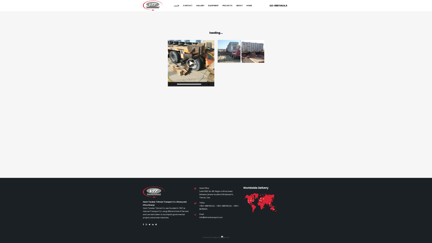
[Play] (170, 84)
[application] (191, 63)
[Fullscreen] (212, 84)
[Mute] (209, 84)
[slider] (189, 84)
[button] (191, 63)
